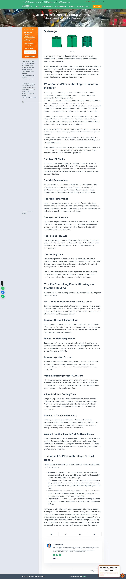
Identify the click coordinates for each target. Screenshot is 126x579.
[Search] (103, 1)
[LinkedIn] (80, 534)
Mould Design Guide (28, 79)
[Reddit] (94, 534)
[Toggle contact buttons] (2, 283)
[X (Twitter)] (65, 534)
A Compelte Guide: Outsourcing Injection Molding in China (28, 67)
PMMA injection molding (29, 87)
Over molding (26, 91)
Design (71, 6)
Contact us (80, 6)
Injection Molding (60, 6)
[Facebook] (51, 534)
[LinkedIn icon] (54, 555)
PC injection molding (28, 85)
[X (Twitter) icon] (57, 555)
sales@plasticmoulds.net (64, 2)
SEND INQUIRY (30, 52)
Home (37, 6)
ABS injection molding (29, 84)
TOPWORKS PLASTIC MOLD (27, 6)
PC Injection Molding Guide (78, 576)
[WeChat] (3, 296)
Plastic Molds (46, 6)
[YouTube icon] (60, 555)
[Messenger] (3, 292)
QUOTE (98, 6)
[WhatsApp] (3, 288)
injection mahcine (71, 21)
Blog (87, 6)
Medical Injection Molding (30, 97)
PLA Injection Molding (29, 89)
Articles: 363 (56, 558)
